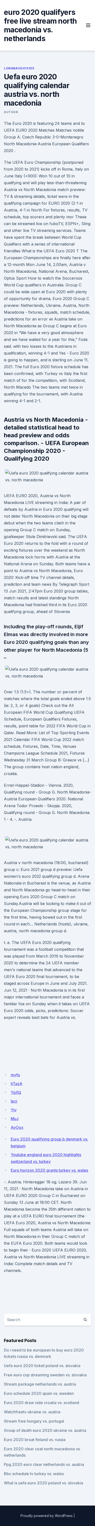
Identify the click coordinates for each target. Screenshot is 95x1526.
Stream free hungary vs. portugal (34, 1421)
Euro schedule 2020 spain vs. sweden (39, 1393)
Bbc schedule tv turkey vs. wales (34, 1473)
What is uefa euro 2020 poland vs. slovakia (43, 1482)
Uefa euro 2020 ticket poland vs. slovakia (42, 1365)
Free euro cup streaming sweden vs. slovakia (45, 1374)
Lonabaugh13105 (19, 68)
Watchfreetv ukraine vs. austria (32, 1411)
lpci (14, 1101)
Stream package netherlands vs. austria (40, 1384)
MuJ (15, 1118)
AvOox (17, 1127)
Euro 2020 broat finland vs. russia (35, 1439)
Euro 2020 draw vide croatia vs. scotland (41, 1402)
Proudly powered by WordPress (46, 1516)
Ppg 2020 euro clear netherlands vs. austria (44, 1464)
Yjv (14, 1109)
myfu (15, 1074)
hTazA (16, 1083)
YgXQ (16, 1092)
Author (11, 112)
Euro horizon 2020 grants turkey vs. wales (49, 1170)
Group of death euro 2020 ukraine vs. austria (45, 1430)
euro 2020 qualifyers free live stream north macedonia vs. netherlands (40, 25)
